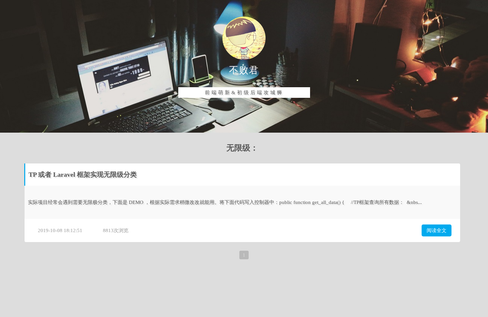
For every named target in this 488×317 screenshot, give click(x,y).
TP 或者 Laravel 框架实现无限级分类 (83, 174)
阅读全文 (437, 230)
